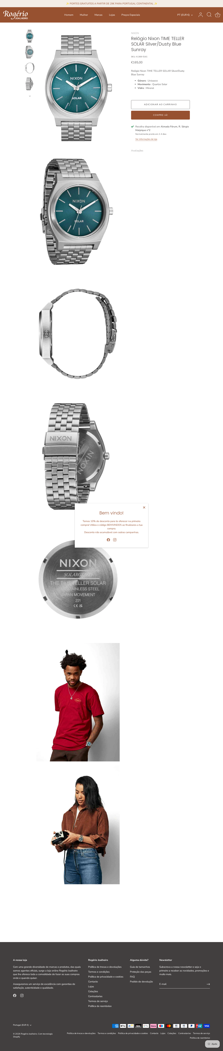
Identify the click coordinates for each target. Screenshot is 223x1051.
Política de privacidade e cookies (105, 976)
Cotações (93, 991)
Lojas (112, 14)
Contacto (93, 981)
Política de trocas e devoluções (104, 967)
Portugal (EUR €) (21, 1025)
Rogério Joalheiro (29, 1033)
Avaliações (137, 150)
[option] (29, 37)
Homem (68, 14)
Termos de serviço (98, 1001)
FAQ (132, 976)
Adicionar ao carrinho (160, 104)
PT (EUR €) (183, 14)
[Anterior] (29, 26)
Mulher (84, 14)
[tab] (138, 151)
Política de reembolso (100, 1006)
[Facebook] (108, 539)
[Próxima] (29, 96)
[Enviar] (208, 984)
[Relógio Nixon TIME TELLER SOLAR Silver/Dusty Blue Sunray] (30, 36)
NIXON (135, 33)
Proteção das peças (140, 971)
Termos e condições (99, 971)
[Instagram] (114, 539)
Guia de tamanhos (140, 967)
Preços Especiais (130, 14)
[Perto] (144, 507)
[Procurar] (209, 14)
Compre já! (160, 115)
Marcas (98, 14)
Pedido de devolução (141, 981)
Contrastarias (95, 996)
